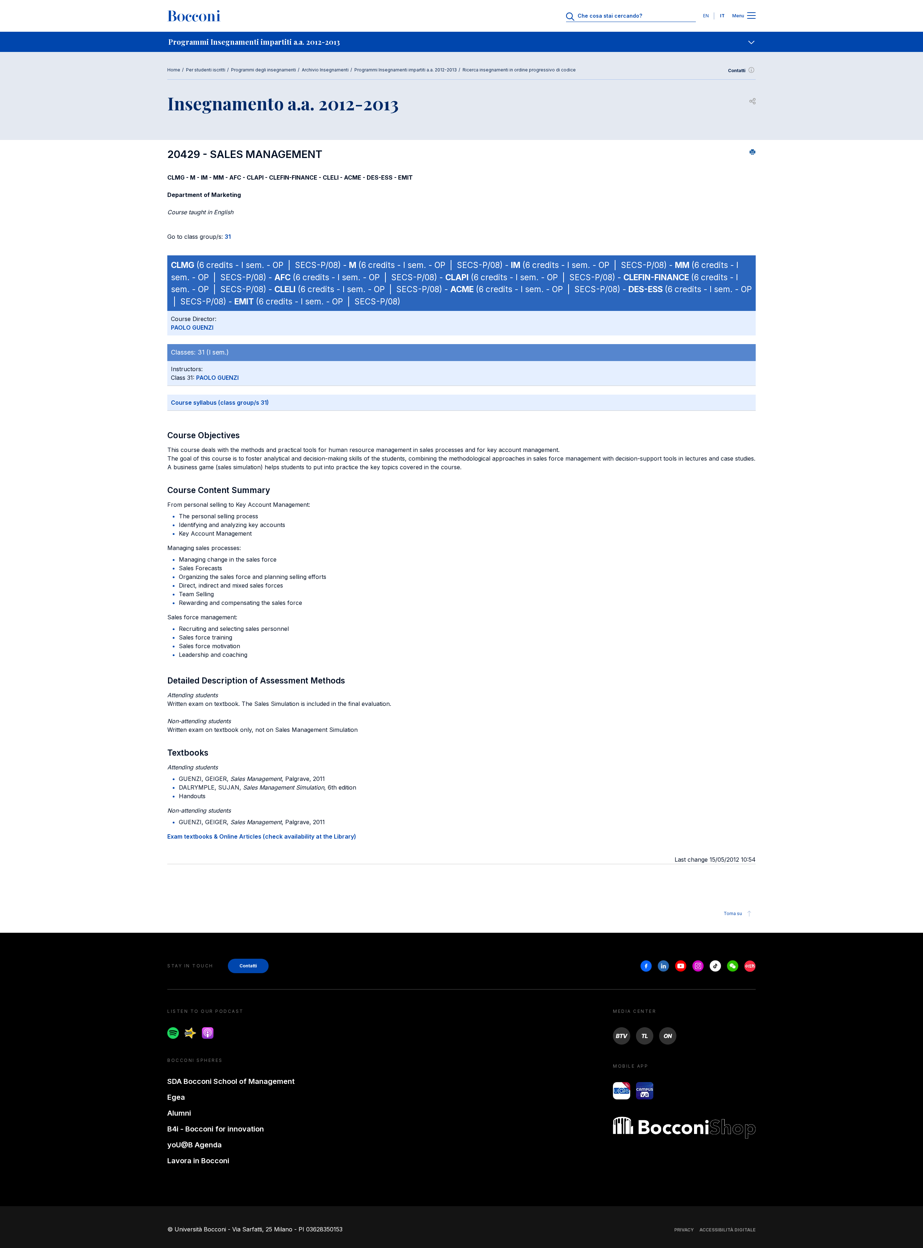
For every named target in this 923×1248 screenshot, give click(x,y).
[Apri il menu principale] (751, 16)
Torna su (733, 913)
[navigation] (461, 42)
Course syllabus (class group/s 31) (220, 402)
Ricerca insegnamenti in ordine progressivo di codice (519, 69)
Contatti (737, 70)
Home (173, 69)
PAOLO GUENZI (192, 327)
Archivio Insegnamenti (325, 69)
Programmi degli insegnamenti (263, 69)
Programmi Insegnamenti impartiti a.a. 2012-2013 (405, 69)
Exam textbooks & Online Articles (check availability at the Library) (261, 836)
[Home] (194, 16)
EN (706, 15)
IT (722, 15)
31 (228, 236)
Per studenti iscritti (205, 69)
